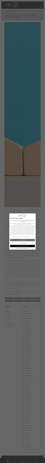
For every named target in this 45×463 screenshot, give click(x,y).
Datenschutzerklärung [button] (23, 248)
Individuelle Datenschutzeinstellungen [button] (22, 246)
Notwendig (16, 236)
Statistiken (22, 236)
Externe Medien (28, 236)
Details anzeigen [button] (18, 248)
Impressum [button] (28, 248)
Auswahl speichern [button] (22, 242)
